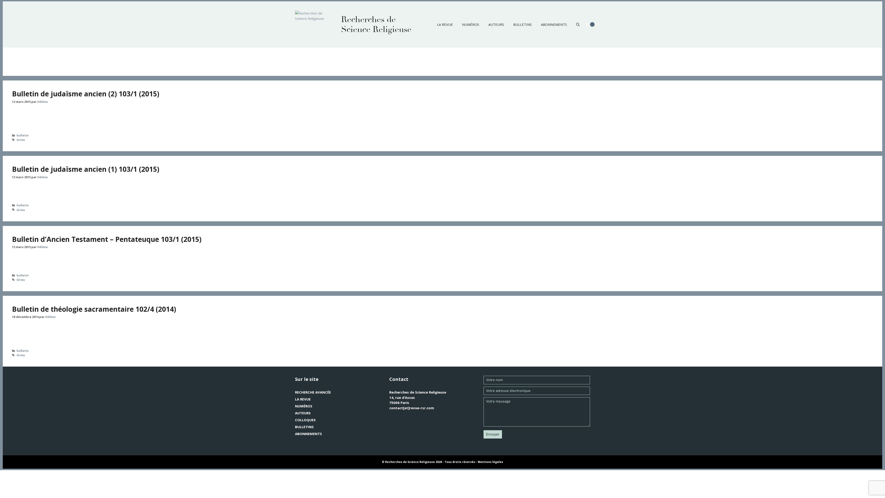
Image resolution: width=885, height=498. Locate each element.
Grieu (21, 140)
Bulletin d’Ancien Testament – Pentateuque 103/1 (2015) (106, 239)
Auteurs (496, 24)
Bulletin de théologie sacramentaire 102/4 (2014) (94, 309)
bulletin (23, 135)
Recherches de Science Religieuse (376, 24)
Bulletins (522, 24)
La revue (445, 24)
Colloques (305, 420)
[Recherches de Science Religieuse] (313, 24)
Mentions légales (490, 462)
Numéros (470, 24)
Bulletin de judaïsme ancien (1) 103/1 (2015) (85, 169)
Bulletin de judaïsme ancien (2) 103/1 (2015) (85, 93)
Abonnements (554, 24)
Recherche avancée (313, 392)
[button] (578, 24)
